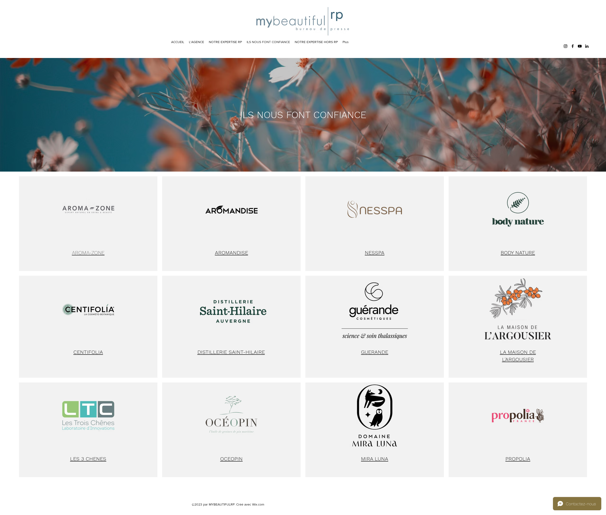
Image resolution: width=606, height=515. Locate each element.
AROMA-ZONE (88, 253)
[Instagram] (565, 46)
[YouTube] (579, 46)
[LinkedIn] (586, 46)
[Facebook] (572, 46)
